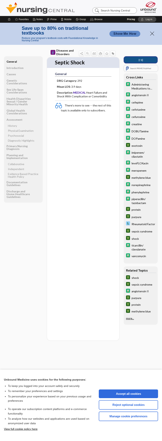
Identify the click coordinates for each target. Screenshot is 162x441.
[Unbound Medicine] (148, 7)
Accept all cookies (128, 393)
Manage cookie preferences (128, 416)
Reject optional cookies (128, 404)
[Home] (9, 19)
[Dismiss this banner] (152, 34)
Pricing (131, 19)
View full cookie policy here (21, 429)
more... (130, 318)
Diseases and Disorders (65, 52)
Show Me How (124, 33)
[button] (97, 19)
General (12, 61)
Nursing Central (55, 8)
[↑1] (141, 59)
